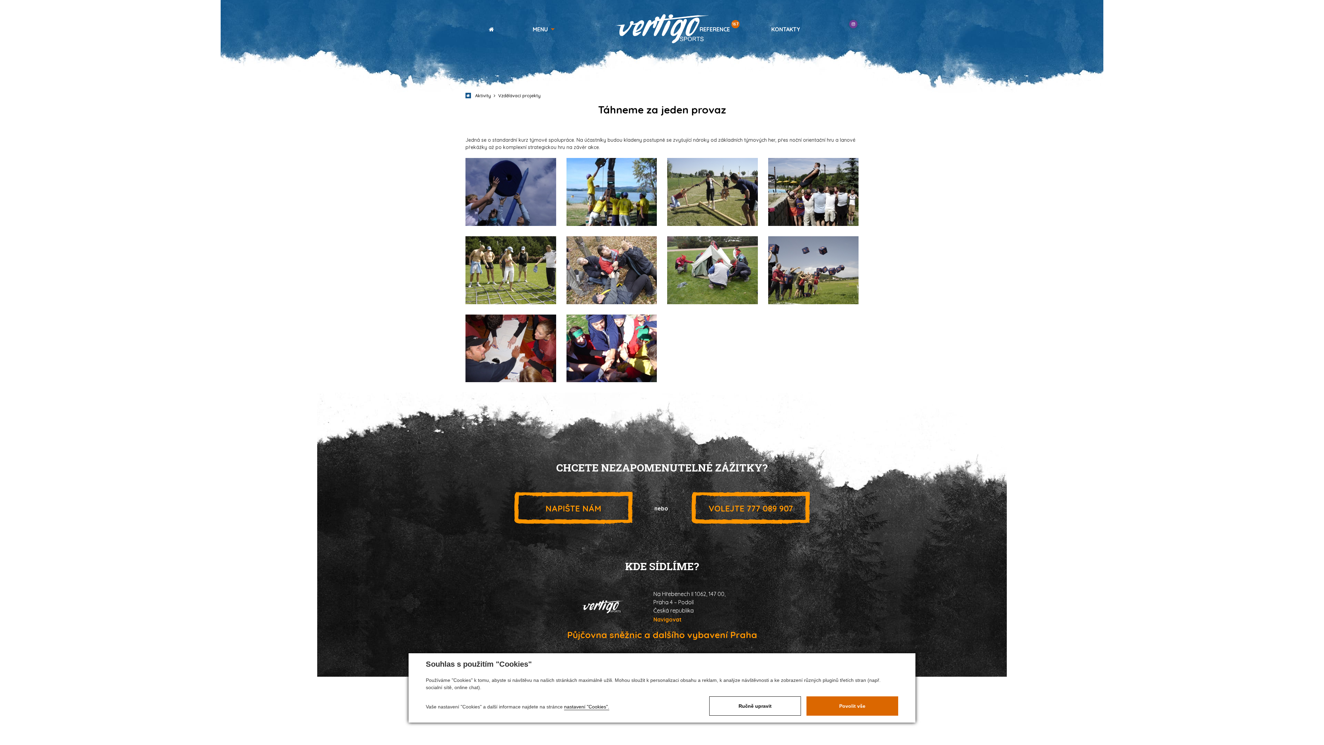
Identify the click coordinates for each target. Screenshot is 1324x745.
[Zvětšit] (510, 191)
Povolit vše (852, 706)
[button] (543, 29)
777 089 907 (751, 508)
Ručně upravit (755, 706)
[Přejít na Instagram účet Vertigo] (853, 24)
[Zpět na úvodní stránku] (662, 28)
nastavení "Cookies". (586, 706)
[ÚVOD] (488, 29)
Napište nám (573, 508)
